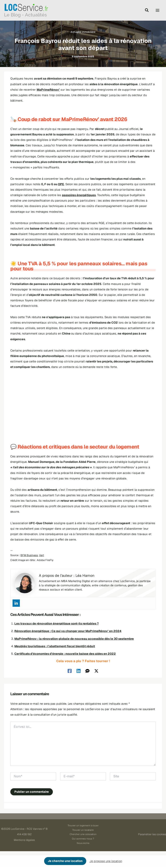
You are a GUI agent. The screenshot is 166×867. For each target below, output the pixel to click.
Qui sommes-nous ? (83, 838)
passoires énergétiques (79, 195)
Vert (41, 555)
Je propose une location (105, 861)
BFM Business (29, 555)
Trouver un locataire (83, 829)
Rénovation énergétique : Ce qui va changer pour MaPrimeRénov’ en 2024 (67, 631)
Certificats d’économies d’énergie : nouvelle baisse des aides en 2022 (65, 654)
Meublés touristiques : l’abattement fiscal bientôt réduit (54, 646)
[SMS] (87, 671)
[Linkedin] (16, 603)
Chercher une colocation (83, 834)
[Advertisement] (83, 403)
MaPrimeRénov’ (48, 89)
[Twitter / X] (96, 671)
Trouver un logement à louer (83, 825)
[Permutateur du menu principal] (157, 10)
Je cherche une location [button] (65, 861)
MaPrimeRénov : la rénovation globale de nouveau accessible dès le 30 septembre (74, 639)
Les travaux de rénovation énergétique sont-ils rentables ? (56, 623)
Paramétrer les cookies (152, 834)
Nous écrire (83, 843)
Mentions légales (24, 840)
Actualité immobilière (83, 32)
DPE (61, 184)
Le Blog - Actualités (25, 14)
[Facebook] (70, 671)
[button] (147, 10)
